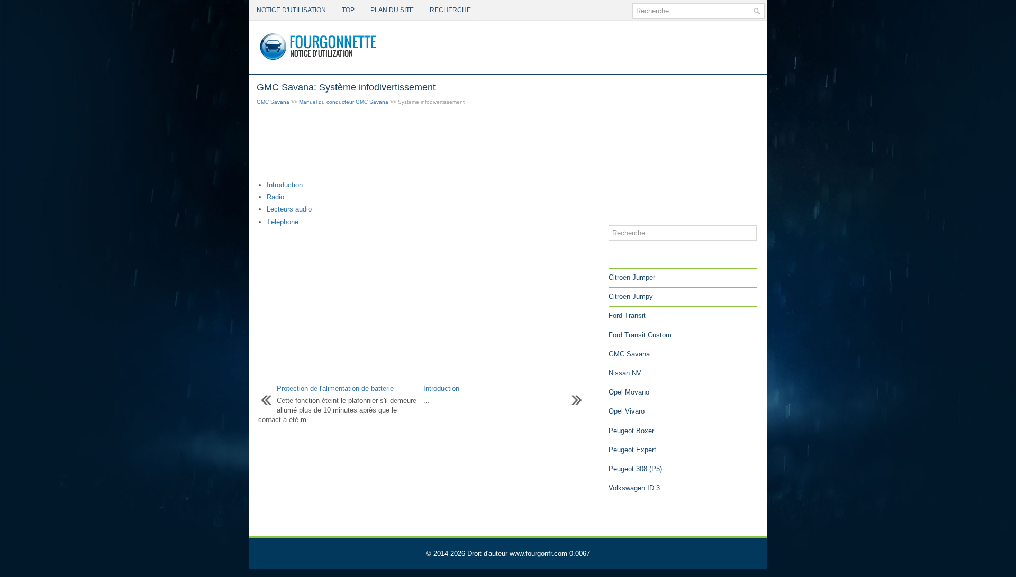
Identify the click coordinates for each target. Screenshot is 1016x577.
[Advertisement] (429, 144)
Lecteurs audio (289, 209)
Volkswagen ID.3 (634, 488)
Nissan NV (625, 373)
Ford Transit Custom (640, 335)
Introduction (285, 185)
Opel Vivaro (627, 411)
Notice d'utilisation (291, 10)
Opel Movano (629, 392)
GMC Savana (273, 102)
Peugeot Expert (632, 450)
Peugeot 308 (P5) (635, 469)
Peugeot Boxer (631, 431)
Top (348, 10)
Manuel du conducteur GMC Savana (343, 102)
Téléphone (282, 222)
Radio (275, 197)
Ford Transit (627, 315)
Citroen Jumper (632, 277)
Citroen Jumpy (631, 296)
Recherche (450, 10)
